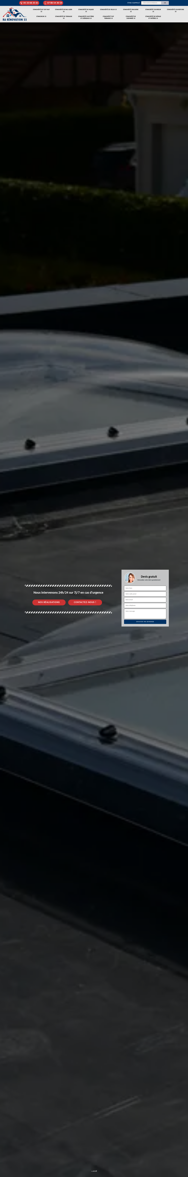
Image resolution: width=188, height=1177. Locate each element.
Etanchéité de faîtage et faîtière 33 (153, 17)
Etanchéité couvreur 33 (153, 10)
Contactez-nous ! (85, 602)
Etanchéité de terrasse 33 (63, 17)
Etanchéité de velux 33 (108, 9)
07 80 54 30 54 (54, 3)
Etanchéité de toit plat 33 (41, 10)
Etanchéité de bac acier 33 (63, 10)
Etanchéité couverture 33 (175, 10)
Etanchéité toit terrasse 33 (108, 17)
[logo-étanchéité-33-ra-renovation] (14, 14)
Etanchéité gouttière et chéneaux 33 (86, 17)
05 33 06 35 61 (30, 3)
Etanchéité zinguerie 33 (130, 10)
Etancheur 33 (41, 16)
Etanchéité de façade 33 (86, 10)
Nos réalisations (49, 602)
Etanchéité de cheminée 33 (131, 17)
